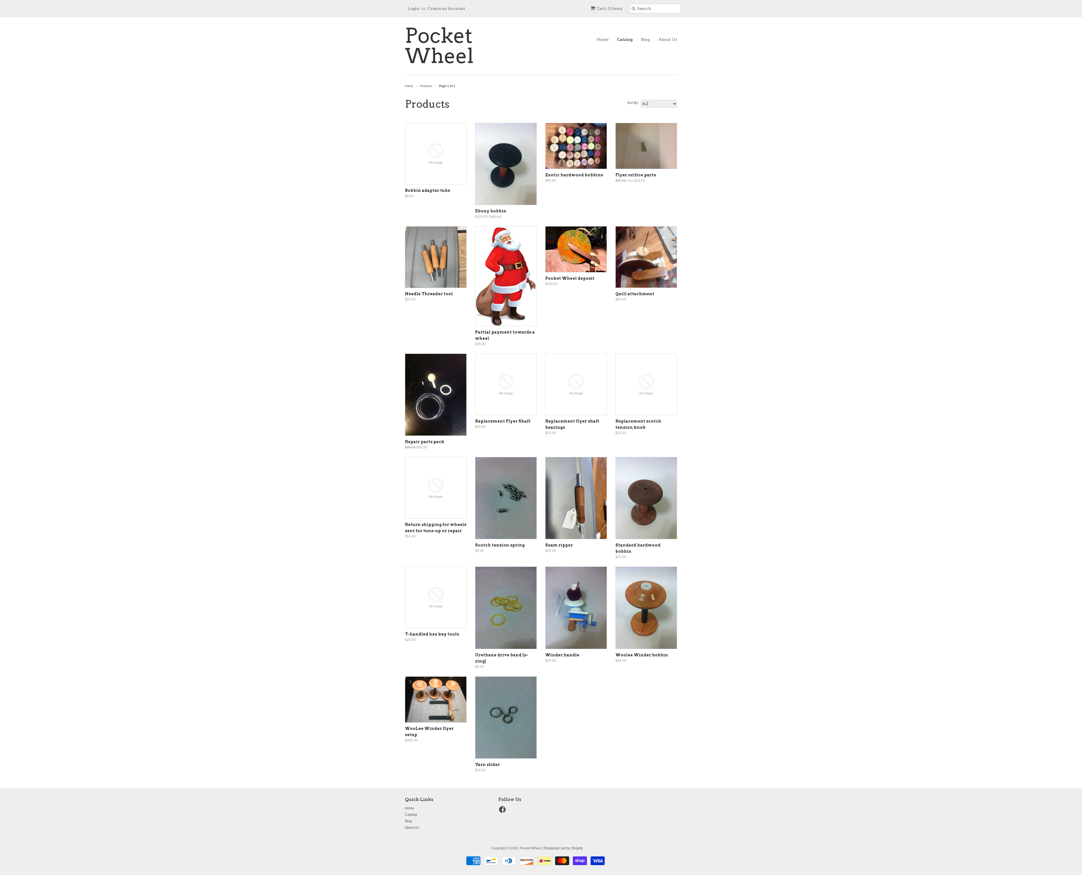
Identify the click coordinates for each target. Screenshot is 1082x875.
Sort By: (633, 103)
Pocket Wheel (439, 46)
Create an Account (446, 8)
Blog (645, 39)
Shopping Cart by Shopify (563, 848)
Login (414, 8)
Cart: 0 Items (609, 8)
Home (603, 39)
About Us (667, 39)
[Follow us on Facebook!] (503, 811)
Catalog (625, 39)
